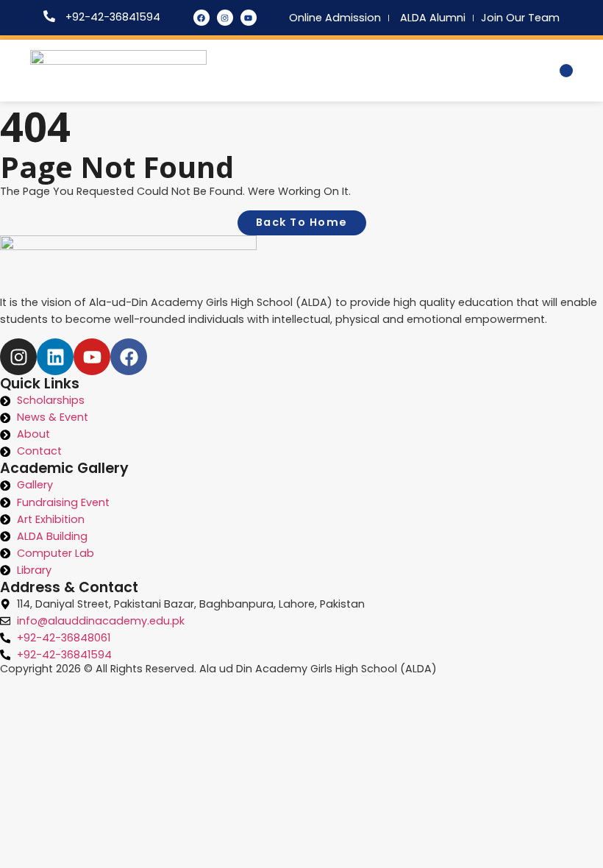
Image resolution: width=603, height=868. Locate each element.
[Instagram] (225, 18)
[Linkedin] (55, 356)
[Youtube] (248, 18)
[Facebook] (201, 18)
